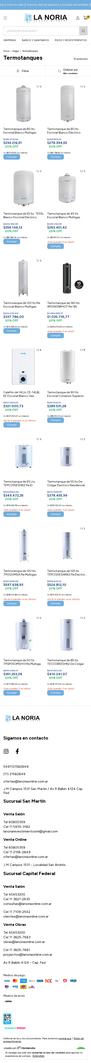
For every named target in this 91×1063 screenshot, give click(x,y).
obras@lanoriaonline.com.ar (24, 942)
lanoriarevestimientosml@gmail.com (30, 831)
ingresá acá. (65, 1038)
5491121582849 (16, 767)
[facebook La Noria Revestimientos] (17, 752)
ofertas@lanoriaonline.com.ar (25, 781)
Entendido (38, 1056)
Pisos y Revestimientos (71, 40)
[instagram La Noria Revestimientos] (6, 752)
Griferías (9, 40)
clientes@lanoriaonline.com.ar (25, 916)
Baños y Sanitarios (35, 40)
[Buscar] (83, 30)
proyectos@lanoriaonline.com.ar (27, 955)
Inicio (6, 51)
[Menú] (5, 18)
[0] (85, 18)
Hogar (15, 51)
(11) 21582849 (14, 774)
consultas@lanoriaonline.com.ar (27, 904)
